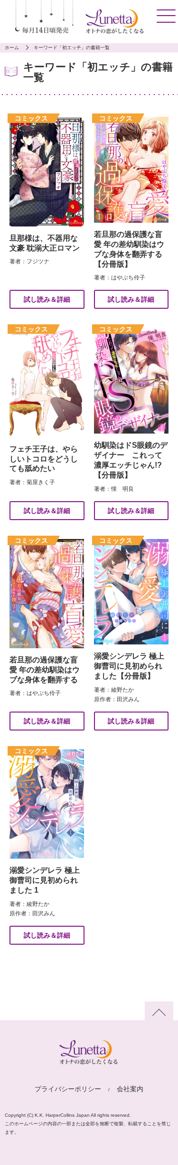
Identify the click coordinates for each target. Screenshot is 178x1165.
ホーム (12, 47)
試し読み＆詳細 (47, 299)
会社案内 (130, 1089)
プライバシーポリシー (68, 1089)
